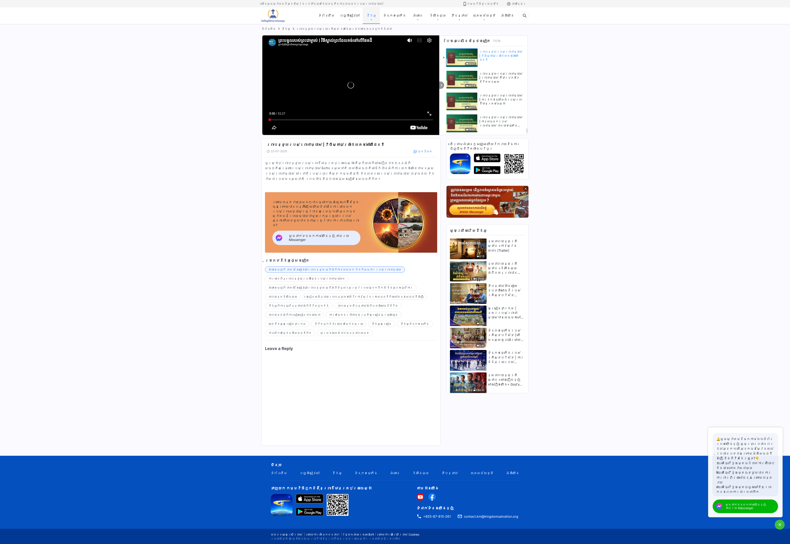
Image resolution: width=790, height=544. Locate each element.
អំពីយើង (507, 15)
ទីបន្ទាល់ (459, 15)
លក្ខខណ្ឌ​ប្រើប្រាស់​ (286, 534)
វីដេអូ (371, 15)
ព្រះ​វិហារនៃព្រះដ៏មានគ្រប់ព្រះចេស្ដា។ (339, 538)
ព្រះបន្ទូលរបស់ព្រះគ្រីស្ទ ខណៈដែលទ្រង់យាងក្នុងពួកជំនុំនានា (344, 28)
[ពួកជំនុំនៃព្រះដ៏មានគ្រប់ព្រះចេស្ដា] (273, 15)
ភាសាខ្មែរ (519, 3)
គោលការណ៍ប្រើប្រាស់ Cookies (399, 534)
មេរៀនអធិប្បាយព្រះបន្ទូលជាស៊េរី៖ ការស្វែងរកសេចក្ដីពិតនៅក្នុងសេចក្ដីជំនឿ (364, 296)
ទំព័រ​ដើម (326, 15)
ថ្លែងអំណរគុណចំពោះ (359, 534)
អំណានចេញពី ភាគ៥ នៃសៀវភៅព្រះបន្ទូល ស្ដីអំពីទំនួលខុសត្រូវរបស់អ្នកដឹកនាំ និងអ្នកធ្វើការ (340, 287)
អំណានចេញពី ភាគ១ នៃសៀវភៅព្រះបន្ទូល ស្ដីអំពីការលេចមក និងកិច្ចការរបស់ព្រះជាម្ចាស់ (334, 269)
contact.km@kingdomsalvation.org (491, 516)
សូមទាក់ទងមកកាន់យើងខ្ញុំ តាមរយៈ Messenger (746, 506)
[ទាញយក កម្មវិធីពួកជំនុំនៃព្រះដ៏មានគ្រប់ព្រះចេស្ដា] (282, 504)
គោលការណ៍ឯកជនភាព (323, 534)
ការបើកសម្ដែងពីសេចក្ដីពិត (290, 333)
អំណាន (418, 15)
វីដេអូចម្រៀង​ (382, 323)
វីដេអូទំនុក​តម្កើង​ (414, 323)
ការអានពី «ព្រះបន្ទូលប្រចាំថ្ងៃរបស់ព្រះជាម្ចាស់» (306, 278)
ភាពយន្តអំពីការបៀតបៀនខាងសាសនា (294, 314)
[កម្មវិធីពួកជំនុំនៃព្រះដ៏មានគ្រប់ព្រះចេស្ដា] (460, 163)
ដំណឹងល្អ (438, 15)
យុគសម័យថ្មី (484, 15)
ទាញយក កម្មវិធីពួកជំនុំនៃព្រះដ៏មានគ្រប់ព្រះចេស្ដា (321, 488)
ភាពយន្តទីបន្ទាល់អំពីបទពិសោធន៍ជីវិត (368, 305)
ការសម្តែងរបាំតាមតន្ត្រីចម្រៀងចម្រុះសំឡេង (363, 314)
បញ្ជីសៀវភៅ (350, 15)
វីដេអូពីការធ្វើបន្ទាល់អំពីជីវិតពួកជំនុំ (298, 305)
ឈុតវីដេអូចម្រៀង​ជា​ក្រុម (287, 323)
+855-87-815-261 (437, 516)
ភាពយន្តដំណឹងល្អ (282, 296)
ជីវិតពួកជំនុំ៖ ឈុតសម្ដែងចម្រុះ (339, 323)
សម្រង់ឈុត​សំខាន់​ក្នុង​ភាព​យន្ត (344, 333)
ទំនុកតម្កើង (394, 15)
